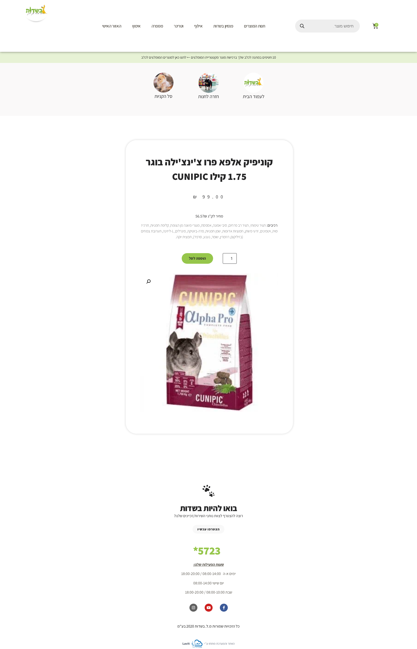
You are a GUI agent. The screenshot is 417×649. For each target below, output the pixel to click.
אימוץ (136, 26)
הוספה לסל (197, 258)
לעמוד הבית (253, 96)
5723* (207, 550)
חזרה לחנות (208, 96)
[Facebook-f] (224, 608)
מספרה (157, 26)
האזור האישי (111, 26)
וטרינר (178, 26)
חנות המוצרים (254, 26)
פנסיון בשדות (223, 26)
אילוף (198, 26)
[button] (148, 281)
